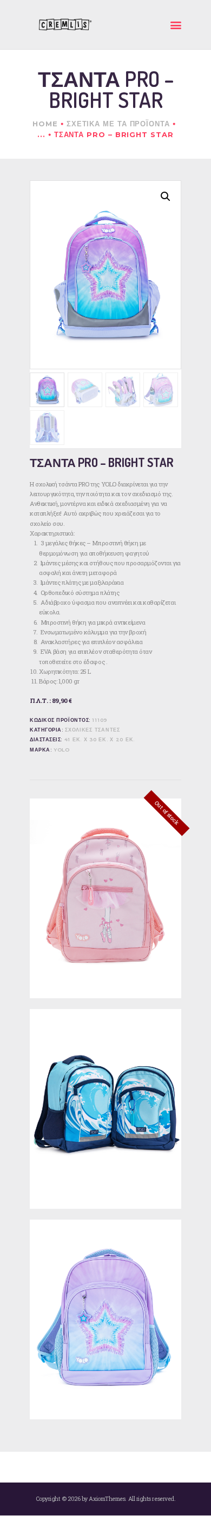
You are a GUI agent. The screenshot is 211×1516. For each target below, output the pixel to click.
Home (45, 123)
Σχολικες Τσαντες (92, 730)
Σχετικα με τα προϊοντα (118, 123)
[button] (165, 196)
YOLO (62, 750)
